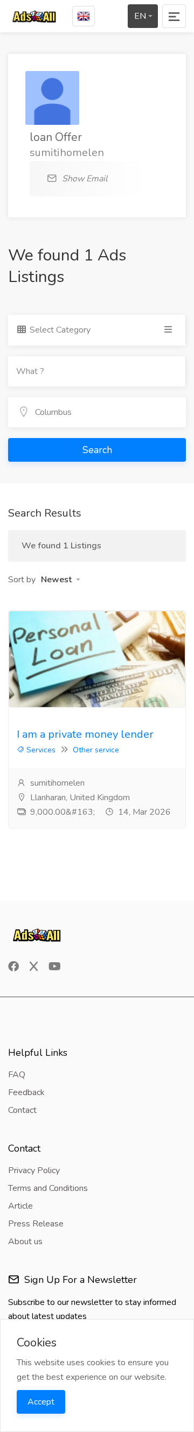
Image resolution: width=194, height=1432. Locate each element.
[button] (60, 579)
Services (40, 750)
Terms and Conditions (48, 1188)
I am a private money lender (85, 734)
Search (97, 449)
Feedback (26, 1092)
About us (25, 1241)
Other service (96, 750)
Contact (22, 1110)
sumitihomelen (56, 783)
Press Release (36, 1224)
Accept (40, 1402)
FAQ (16, 1075)
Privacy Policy (34, 1170)
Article (20, 1206)
